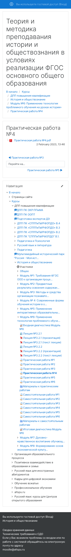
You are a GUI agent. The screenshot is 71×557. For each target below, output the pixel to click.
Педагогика (24, 249)
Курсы (26, 91)
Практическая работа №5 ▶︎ (45, 170)
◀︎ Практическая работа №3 (26, 157)
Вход (63, 4)
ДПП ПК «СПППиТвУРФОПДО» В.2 (38, 232)
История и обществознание (28, 99)
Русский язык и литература (34, 245)
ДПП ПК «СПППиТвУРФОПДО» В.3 (38, 227)
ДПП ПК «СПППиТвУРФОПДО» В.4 (38, 223)
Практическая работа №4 (27, 111)
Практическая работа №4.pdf (32, 140)
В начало (12, 91)
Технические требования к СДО (23, 534)
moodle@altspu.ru (14, 549)
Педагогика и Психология (33, 241)
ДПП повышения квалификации (30, 95)
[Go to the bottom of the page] (11, 4)
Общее (24, 271)
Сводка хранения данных (18, 530)
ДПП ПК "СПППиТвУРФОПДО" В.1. (38, 236)
